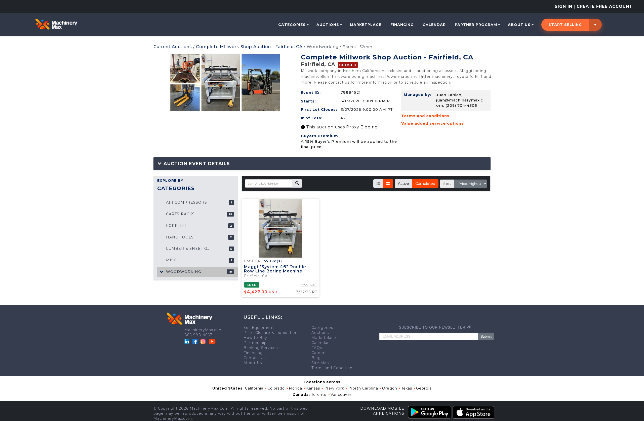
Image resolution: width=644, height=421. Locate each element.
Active (403, 183)
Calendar (434, 24)
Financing (402, 24)
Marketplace (365, 24)
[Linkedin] (187, 341)
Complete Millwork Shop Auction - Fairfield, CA (249, 46)
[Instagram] (203, 341)
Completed (425, 183)
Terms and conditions (425, 116)
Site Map (320, 363)
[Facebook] (194, 341)
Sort (447, 184)
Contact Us (255, 358)
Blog (316, 358)
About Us (519, 24)
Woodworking (323, 46)
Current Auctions (172, 46)
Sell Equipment (259, 327)
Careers (319, 352)
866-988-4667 (198, 335)
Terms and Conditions (332, 368)
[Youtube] (212, 341)
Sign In (563, 6)
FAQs (316, 347)
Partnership (255, 342)
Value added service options (432, 123)
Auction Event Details (196, 163)
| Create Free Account (603, 6)
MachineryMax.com (203, 330)
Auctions (327, 24)
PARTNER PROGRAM (476, 24)
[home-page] (56, 24)
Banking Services (261, 347)
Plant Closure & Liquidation (271, 332)
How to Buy (255, 337)
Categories (292, 24)
